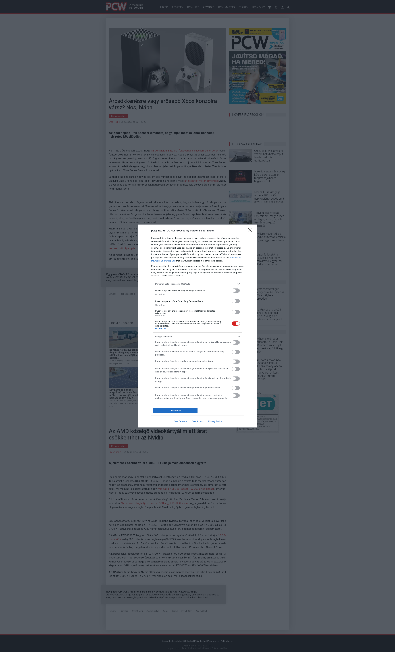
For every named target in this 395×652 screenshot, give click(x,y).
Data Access (197, 421)
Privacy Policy (215, 421)
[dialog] (197, 326)
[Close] (251, 231)
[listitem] (197, 283)
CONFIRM (175, 410)
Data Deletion (180, 421)
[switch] (236, 290)
